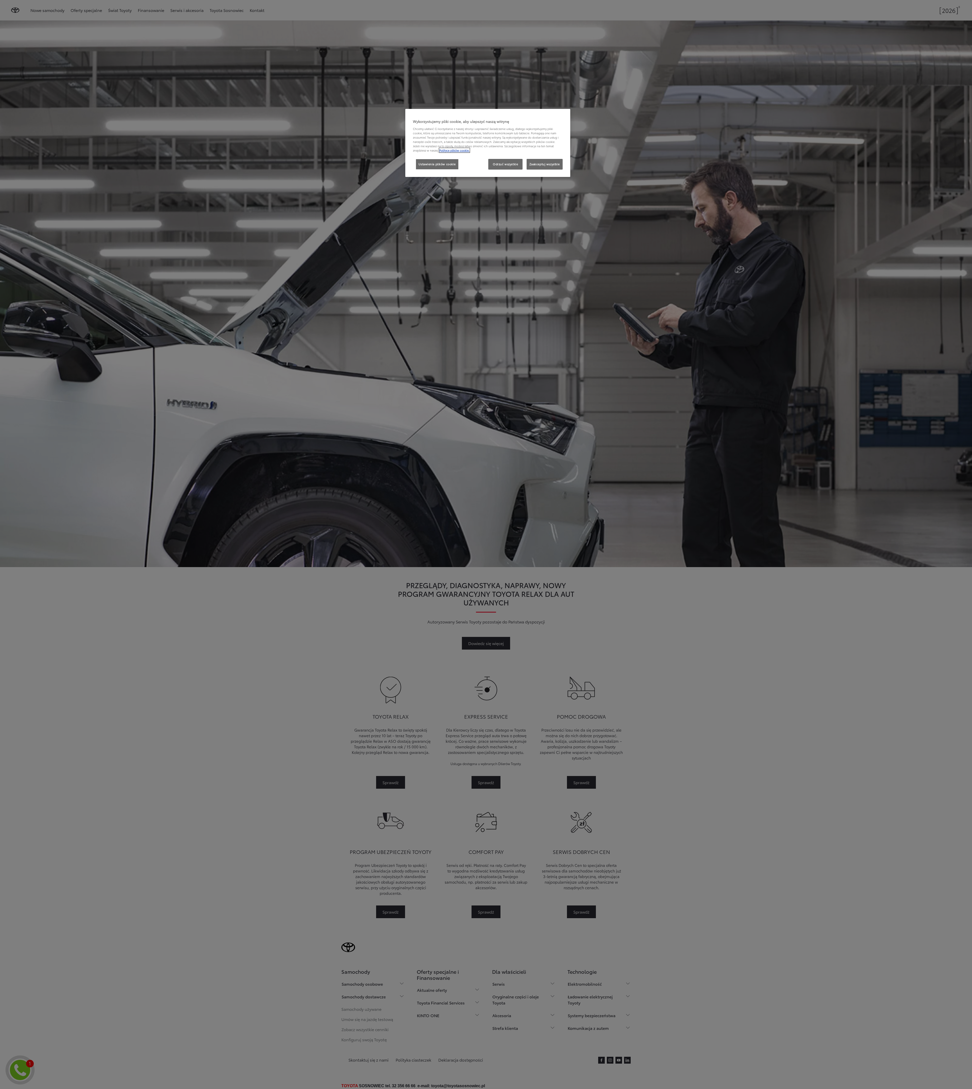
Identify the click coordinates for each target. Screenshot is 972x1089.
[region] (487, 143)
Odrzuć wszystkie (505, 164)
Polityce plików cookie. (454, 150)
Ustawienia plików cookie (437, 164)
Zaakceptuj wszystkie (544, 164)
